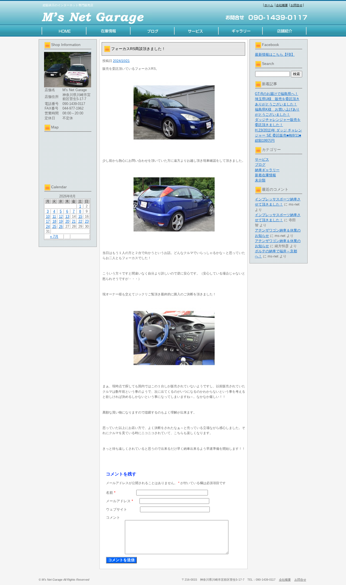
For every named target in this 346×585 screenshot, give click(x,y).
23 (87, 221)
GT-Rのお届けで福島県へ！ (276, 94)
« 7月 (54, 236)
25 (54, 226)
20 (67, 221)
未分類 (260, 180)
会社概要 (282, 5)
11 (54, 216)
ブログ (260, 165)
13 (67, 216)
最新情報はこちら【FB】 (275, 54)
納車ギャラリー (267, 170)
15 (80, 216)
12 (61, 216)
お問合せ (296, 5)
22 (80, 221)
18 (54, 221)
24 (48, 226)
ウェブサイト (116, 509)
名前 (110, 493)
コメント (113, 517)
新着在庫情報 (265, 175)
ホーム (268, 5)
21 (74, 221)
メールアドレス (119, 501)
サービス (262, 159)
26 (61, 226)
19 (61, 221)
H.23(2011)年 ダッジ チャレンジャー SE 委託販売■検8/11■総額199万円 (278, 135)
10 (48, 216)
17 (48, 221)
